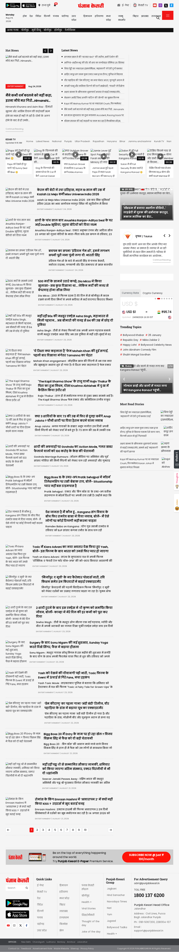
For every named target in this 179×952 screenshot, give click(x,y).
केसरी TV (42, 891)
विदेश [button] (38, 16)
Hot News (12, 50)
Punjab (68, 141)
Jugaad (111, 921)
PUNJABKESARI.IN (143, 948)
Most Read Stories (132, 404)
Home (29, 141)
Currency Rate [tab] (130, 293)
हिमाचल (63, 885)
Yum (109, 914)
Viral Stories (89, 908)
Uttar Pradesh (82, 141)
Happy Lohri (128, 345)
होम (25, 16)
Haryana (112, 141)
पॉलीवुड (25, 30)
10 (85, 830)
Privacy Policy (87, 948)
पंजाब (40, 917)
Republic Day (129, 340)
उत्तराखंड (63, 911)
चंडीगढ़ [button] (65, 16)
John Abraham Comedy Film (138, 349)
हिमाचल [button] (87, 16)
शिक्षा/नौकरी (88, 915)
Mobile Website (61, 948)
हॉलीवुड (58, 30)
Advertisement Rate (42, 948)
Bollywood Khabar (132, 335)
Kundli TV (159, 141)
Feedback (26, 948)
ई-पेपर (40, 885)
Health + (87, 902)
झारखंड (145, 16)
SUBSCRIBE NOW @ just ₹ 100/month (146, 857)
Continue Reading (14, 128)
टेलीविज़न (70, 30)
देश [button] (31, 16)
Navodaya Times (117, 901)
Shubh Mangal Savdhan (135, 354)
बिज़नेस (63, 924)
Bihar (122, 141)
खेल (61, 930)
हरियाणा (63, 891)
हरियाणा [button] (99, 16)
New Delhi (26, 942)
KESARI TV (11, 139)
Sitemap (75, 948)
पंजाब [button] (56, 16)
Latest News (42, 141)
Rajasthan (98, 141)
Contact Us (13, 948)
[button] (45, 51)
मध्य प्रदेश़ (108, 18)
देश (38, 898)
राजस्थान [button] (156, 16)
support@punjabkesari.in (148, 930)
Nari (169, 141)
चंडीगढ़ (40, 924)
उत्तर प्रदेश (73, 18)
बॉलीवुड (48, 30)
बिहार (135, 16)
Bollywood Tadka (117, 927)
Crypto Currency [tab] (153, 293)
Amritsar (71, 942)
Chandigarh (39, 942)
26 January (153, 335)
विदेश (40, 904)
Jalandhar (82, 942)
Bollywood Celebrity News (155, 345)
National (57, 141)
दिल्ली (47, 16)
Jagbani (111, 888)
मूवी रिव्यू (36, 30)
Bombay (61, 942)
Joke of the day (91, 931)
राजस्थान (64, 917)
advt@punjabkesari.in (147, 883)
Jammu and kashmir (139, 141)
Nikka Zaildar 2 (149, 340)
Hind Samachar (116, 895)
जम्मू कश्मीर (121, 18)
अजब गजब (12, 30)
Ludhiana (51, 942)
